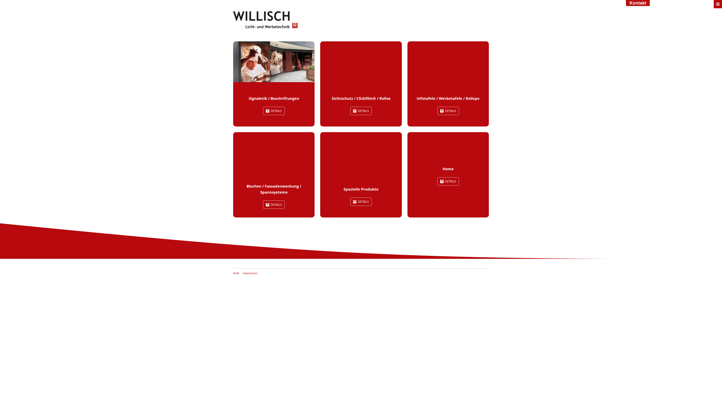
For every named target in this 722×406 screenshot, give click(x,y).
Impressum (250, 273)
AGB (236, 273)
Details (276, 111)
